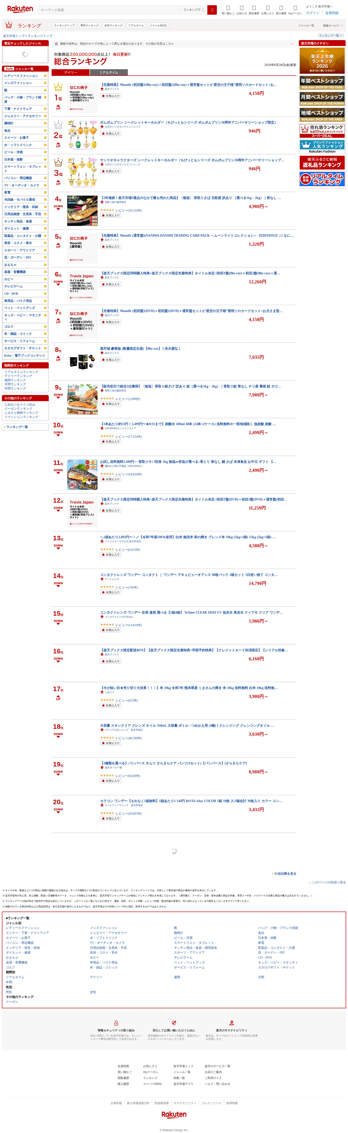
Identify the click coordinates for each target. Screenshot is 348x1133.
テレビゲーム (13, 286)
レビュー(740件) (127, 587)
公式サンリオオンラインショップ (122, 126)
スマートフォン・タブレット (22, 168)
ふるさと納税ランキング (21, 412)
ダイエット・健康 (16, 228)
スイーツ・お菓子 (16, 137)
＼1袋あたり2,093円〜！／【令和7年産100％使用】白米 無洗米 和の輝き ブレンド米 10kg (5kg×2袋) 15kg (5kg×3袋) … (188, 537)
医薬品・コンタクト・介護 (22, 236)
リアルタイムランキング (21, 372)
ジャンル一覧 (306, 25)
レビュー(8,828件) (128, 776)
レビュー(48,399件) (129, 738)
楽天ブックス (112, 89)
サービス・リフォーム (19, 341)
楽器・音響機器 (15, 272)
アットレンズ (112, 579)
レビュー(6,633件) (128, 549)
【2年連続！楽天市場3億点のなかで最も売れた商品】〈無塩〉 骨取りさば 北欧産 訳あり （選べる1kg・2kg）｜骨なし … (190, 198)
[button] (241, 10)
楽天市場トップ (14, 36)
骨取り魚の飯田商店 (115, 202)
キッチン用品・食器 (18, 221)
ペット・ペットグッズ (19, 308)
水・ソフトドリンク (18, 145)
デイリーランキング (18, 376)
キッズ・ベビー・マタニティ (22, 317)
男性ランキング (89, 25)
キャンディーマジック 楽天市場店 (124, 805)
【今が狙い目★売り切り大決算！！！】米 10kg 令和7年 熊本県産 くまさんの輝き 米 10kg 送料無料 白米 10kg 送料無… (189, 688)
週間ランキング (15, 380)
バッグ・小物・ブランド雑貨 (22, 99)
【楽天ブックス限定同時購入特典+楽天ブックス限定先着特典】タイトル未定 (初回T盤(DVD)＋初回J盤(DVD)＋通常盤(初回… (193, 499)
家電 (7, 192)
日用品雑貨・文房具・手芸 (22, 214)
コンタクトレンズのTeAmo (119, 616)
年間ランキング (15, 388)
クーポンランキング (18, 408)
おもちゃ (10, 264)
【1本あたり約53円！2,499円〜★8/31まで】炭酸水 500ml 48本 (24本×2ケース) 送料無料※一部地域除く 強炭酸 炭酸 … (188, 424)
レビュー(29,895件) (129, 813)
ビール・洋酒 (13, 152)
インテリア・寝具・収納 (21, 207)
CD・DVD (11, 293)
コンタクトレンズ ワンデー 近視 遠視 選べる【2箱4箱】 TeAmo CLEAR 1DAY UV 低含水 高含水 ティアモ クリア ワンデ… (191, 612)
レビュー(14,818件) (129, 625)
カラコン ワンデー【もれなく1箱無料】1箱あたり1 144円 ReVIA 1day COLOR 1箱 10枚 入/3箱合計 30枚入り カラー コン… (191, 801)
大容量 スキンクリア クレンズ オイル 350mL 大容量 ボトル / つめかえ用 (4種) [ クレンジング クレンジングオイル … (187, 725)
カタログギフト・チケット (22, 348)
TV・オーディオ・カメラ (21, 185)
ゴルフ (8, 326)
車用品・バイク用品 (18, 301)
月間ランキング (15, 384)
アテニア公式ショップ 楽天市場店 (124, 730)
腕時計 (8, 123)
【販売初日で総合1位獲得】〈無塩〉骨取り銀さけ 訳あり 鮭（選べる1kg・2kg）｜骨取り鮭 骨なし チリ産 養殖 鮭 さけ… (190, 386)
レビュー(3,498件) (128, 399)
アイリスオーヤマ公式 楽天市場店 (123, 541)
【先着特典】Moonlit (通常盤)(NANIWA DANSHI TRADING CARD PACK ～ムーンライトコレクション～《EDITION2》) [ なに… (197, 235)
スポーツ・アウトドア (19, 250)
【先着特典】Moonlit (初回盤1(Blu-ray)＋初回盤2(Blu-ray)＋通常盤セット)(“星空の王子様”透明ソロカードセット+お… (188, 85)
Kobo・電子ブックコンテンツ (24, 355)
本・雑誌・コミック (18, 333)
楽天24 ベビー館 (113, 767)
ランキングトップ (64, 25)
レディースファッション (21, 76)
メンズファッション (18, 83)
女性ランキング (113, 25)
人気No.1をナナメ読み (19, 404)
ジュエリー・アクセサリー (22, 116)
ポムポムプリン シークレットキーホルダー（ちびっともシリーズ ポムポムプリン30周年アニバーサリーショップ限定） (189, 122)
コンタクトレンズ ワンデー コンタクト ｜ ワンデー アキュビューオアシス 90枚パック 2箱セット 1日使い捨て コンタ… (189, 575)
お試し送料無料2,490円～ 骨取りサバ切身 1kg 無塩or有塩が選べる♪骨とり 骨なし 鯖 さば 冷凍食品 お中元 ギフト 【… (188, 461)
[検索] (212, 10)
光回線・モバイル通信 (19, 199)
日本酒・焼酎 (13, 159)
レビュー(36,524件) (129, 210)
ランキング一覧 (17, 427)
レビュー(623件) (127, 700)
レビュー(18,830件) (129, 474)
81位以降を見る (285, 873)
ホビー (8, 279)
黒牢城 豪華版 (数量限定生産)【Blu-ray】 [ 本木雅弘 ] (140, 348)
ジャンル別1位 (158, 25)
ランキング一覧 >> (331, 35)
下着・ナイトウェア (18, 108)
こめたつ (109, 692)
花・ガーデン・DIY (17, 257)
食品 (7, 130)
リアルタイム (136, 25)
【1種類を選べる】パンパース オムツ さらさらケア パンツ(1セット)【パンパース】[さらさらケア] (173, 763)
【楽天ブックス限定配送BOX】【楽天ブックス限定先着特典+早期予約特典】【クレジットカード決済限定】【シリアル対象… (194, 650)
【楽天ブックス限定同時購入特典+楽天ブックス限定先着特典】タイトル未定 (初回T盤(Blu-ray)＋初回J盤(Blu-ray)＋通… (190, 273)
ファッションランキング (21, 417)
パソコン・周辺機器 (18, 178)
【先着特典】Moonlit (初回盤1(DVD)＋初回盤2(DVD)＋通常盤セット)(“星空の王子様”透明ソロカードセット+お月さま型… (191, 311)
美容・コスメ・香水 (18, 243)
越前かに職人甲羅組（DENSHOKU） (124, 466)
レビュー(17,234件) (129, 436)
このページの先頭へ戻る (329, 882)
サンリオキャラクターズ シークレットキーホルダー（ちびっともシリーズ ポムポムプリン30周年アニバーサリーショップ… (192, 160)
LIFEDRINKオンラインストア (120, 428)
